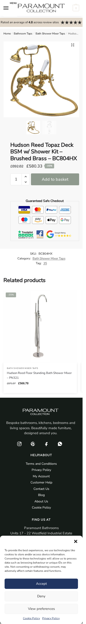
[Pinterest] (33, 444)
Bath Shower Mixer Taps (50, 33)
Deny (41, 596)
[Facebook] (46, 444)
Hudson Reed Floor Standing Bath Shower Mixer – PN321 (39, 375)
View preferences (41, 608)
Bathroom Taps (23, 33)
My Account (41, 476)
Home (7, 33)
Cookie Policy (31, 618)
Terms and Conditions (41, 464)
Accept (41, 583)
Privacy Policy (51, 618)
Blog (41, 495)
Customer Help (41, 482)
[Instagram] (19, 444)
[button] (75, 541)
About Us (41, 501)
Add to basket (55, 179)
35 (45, 263)
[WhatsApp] (60, 444)
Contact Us (41, 489)
